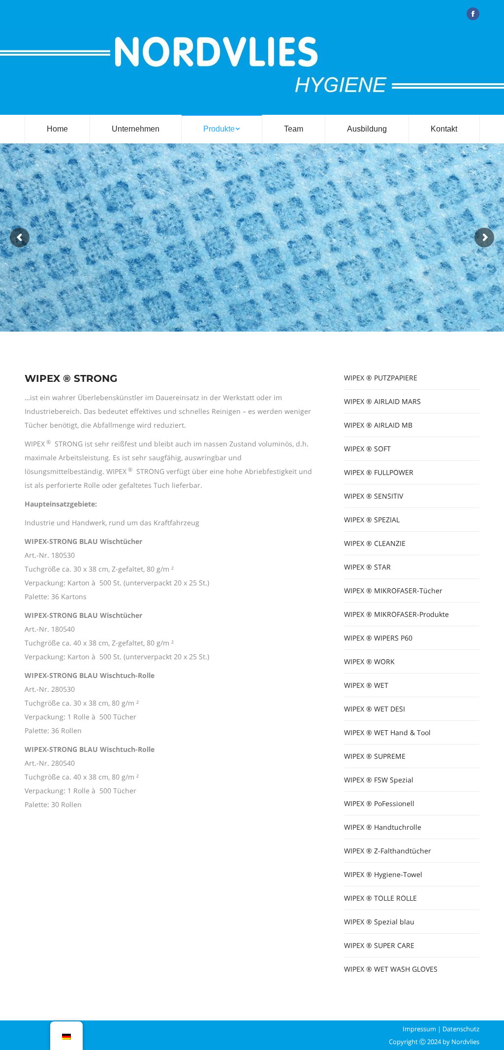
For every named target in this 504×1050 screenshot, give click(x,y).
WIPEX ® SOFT (367, 448)
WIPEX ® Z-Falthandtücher (387, 850)
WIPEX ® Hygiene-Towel (383, 874)
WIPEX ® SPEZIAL (372, 519)
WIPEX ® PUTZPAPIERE (380, 377)
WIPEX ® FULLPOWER (378, 472)
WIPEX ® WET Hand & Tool (387, 732)
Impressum (419, 1028)
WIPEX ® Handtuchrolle (382, 827)
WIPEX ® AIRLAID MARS (382, 401)
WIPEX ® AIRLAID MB (378, 425)
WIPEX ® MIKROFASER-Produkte (396, 614)
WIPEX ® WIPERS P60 (378, 638)
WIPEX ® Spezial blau (379, 921)
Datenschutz (460, 1028)
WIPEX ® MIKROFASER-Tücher (393, 590)
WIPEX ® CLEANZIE (375, 543)
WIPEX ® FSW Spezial (378, 779)
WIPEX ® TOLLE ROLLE (380, 898)
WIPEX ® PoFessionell (379, 803)
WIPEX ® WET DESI (374, 708)
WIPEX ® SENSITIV (373, 496)
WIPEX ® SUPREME (375, 756)
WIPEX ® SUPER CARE (379, 945)
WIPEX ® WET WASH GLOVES (391, 969)
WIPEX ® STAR (367, 567)
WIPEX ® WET (366, 685)
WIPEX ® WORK (369, 661)
